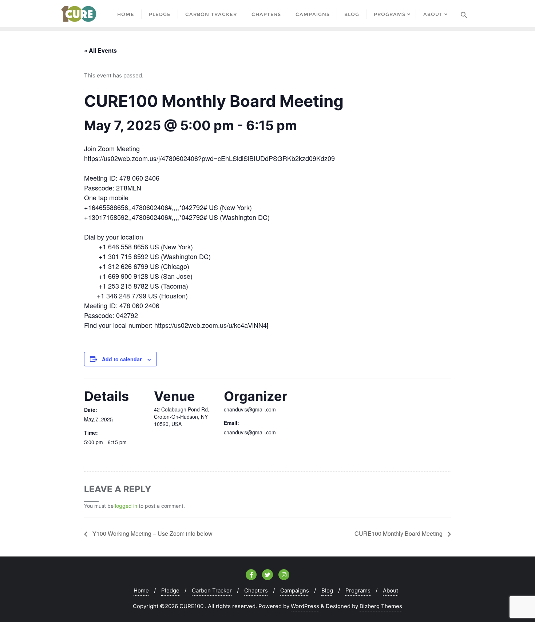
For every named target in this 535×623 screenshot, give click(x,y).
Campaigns (294, 590)
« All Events (100, 50)
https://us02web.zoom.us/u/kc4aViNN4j (211, 325)
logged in (126, 506)
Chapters (256, 590)
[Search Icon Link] (464, 13)
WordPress (305, 606)
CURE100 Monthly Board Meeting (399, 533)
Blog (327, 590)
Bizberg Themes (381, 606)
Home (141, 590)
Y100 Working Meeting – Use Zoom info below (152, 533)
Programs (357, 590)
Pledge (170, 590)
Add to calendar (122, 359)
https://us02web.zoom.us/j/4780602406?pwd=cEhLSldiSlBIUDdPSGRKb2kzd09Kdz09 (209, 158)
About (390, 590)
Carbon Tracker (212, 590)
